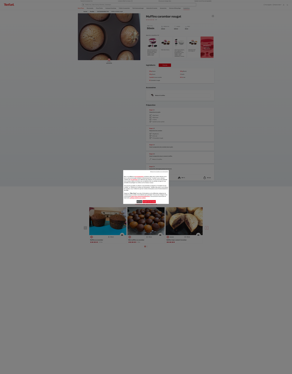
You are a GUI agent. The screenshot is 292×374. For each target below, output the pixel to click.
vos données (134, 179)
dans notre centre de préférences (140, 196)
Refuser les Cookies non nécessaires (159, 171)
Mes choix (139, 201)
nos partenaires (139, 176)
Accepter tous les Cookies (149, 201)
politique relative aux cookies (138, 197)
